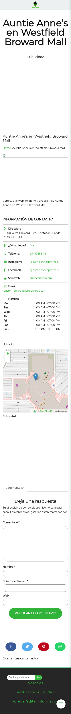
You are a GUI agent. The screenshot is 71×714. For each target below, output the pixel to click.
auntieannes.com (41, 278)
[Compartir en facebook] (10, 646)
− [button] (8, 359)
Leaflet (34, 410)
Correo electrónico (15, 581)
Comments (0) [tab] (15, 487)
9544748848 (38, 253)
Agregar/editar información (35, 701)
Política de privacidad (35, 692)
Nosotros (35, 683)
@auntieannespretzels (44, 261)
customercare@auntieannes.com (25, 290)
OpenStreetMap (47, 410)
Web (6, 595)
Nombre (9, 566)
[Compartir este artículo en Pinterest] (43, 646)
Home (7, 148)
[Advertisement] (35, 95)
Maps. (33, 245)
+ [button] (8, 353)
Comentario (11, 522)
